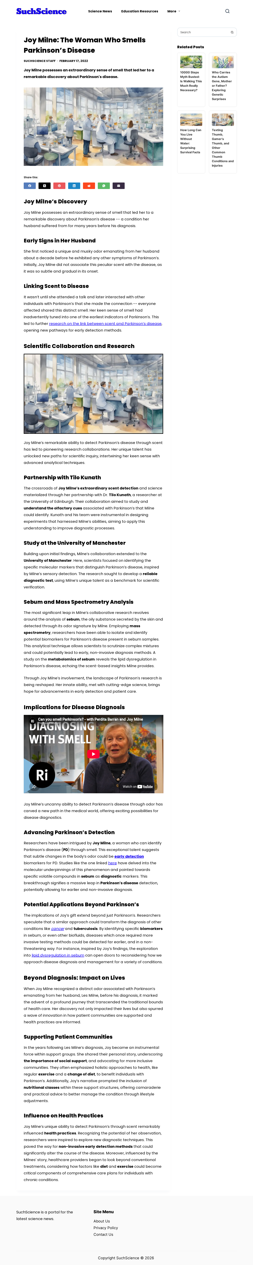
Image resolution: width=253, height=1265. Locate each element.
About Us (102, 1221)
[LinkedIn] (74, 186)
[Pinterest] (59, 186)
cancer (57, 928)
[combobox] (203, 32)
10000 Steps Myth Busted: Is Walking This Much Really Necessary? (191, 81)
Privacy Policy (106, 1228)
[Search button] (232, 32)
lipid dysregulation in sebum (58, 955)
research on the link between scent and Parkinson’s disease (105, 323)
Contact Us (103, 1234)
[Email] (119, 186)
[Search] (227, 11)
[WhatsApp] (104, 186)
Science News (100, 11)
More (171, 11)
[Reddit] (89, 186)
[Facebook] (30, 186)
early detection (129, 856)
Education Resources (139, 11)
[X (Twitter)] (45, 186)
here (112, 863)
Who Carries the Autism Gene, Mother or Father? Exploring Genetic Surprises (222, 85)
